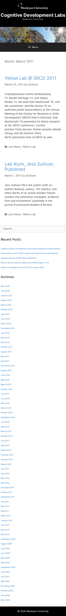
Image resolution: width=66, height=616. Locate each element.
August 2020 (6, 300)
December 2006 (8, 586)
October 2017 (6, 347)
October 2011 (6, 492)
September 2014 (8, 417)
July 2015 (5, 394)
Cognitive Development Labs (33, 15)
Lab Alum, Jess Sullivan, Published (29, 166)
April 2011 (5, 511)
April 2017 (5, 361)
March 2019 (6, 323)
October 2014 (7, 412)
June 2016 (5, 375)
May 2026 (5, 286)
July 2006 (5, 595)
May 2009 (5, 558)
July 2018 (5, 333)
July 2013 (5, 440)
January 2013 (7, 459)
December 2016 (7, 366)
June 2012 (5, 473)
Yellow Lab (29, 146)
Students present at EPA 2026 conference (19, 258)
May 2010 (5, 530)
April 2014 (5, 427)
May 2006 (5, 600)
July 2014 (5, 422)
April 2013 (5, 445)
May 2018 (5, 337)
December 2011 (7, 487)
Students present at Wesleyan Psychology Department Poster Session (31, 248)
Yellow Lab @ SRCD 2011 (30, 78)
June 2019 (5, 319)
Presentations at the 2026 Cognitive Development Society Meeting (29, 253)
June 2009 (5, 553)
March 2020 (6, 305)
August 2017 (6, 352)
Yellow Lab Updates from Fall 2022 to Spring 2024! (22, 267)
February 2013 (7, 455)
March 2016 (6, 384)
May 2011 (5, 506)
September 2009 (8, 539)
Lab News (14, 146)
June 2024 (5, 291)
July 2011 (5, 501)
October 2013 (7, 436)
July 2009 (5, 548)
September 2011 (8, 497)
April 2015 (5, 403)
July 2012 (5, 469)
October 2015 (6, 389)
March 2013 (6, 450)
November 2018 (7, 328)
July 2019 (5, 314)
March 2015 (6, 408)
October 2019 (6, 309)
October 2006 (7, 590)
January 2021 (7, 295)
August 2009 (6, 544)
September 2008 (8, 567)
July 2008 (5, 572)
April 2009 (5, 562)
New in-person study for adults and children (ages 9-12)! (25, 262)
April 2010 (5, 534)
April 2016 (5, 380)
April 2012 (5, 483)
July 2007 (5, 576)
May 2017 (5, 356)
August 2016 (6, 370)
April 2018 (5, 342)
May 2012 (5, 478)
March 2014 (6, 431)
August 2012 (6, 464)
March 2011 (6, 515)
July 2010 (5, 525)
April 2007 (5, 581)
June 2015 (5, 398)
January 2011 (6, 520)
